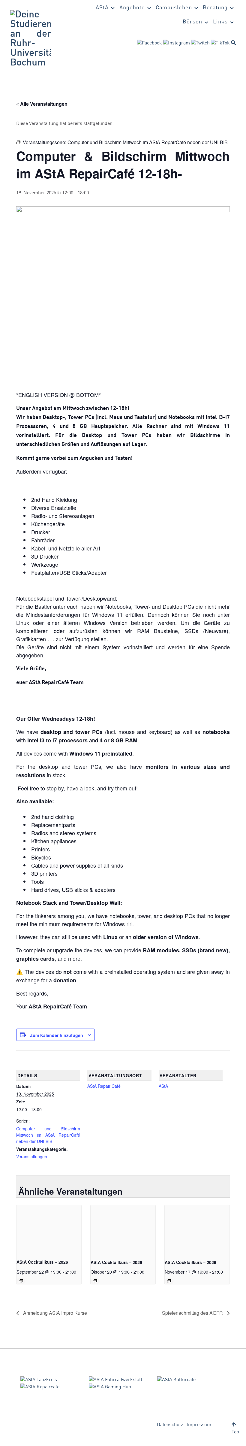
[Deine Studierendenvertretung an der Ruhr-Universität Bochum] (30, 39)
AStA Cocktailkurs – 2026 (42, 1262)
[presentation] (48, 1229)
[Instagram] (176, 43)
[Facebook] (149, 43)
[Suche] (233, 42)
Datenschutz (170, 1425)
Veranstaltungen (31, 1156)
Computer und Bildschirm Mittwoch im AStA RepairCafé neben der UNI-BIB (48, 1135)
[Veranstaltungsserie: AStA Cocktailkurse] (21, 1281)
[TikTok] (220, 43)
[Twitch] (200, 43)
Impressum (199, 1425)
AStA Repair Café (104, 1086)
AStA (163, 1086)
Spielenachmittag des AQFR (193, 1312)
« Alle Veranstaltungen (42, 103)
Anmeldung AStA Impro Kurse (54, 1312)
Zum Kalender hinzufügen (56, 1035)
